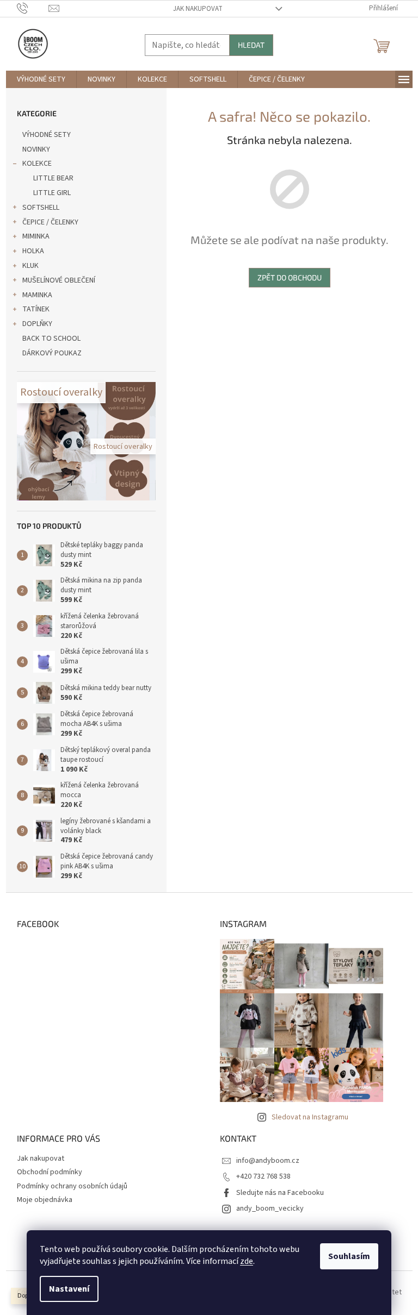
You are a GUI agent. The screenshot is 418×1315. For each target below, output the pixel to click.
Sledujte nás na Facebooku (280, 1192)
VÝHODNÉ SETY (46, 134)
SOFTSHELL (40, 207)
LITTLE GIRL (52, 192)
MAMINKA (37, 295)
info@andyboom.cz (267, 1160)
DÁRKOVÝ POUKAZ (52, 353)
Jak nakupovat (198, 9)
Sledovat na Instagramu (310, 1117)
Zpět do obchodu (289, 277)
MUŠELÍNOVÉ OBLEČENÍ (58, 280)
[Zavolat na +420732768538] (33, 8)
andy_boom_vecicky (270, 1208)
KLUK (30, 265)
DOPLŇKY (37, 323)
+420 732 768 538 (263, 1176)
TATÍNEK (36, 309)
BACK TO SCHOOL (51, 338)
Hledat (251, 44)
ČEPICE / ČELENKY (50, 222)
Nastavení (69, 1289)
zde (246, 1261)
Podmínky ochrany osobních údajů (72, 1186)
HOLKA (33, 251)
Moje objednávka (44, 1199)
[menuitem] (41, 79)
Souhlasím (349, 1256)
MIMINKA (36, 236)
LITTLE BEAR (53, 178)
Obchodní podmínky (49, 1172)
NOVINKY (36, 149)
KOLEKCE (37, 163)
